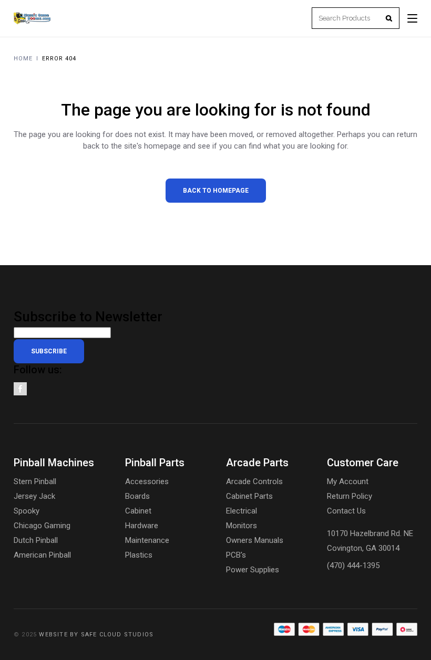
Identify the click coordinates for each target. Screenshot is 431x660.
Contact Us (346, 511)
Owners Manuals (254, 540)
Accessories (147, 481)
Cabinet (138, 511)
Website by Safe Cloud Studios (96, 634)
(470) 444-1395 (353, 565)
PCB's (236, 555)
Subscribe (49, 351)
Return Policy (349, 496)
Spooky (26, 511)
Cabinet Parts (249, 496)
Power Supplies (252, 569)
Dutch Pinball (36, 540)
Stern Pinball (35, 481)
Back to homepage (216, 190)
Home (23, 58)
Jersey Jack (34, 496)
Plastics (138, 555)
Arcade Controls (254, 481)
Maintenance (147, 540)
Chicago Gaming (42, 525)
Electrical (241, 511)
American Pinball (42, 555)
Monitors (241, 525)
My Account (347, 481)
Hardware (141, 525)
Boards (137, 496)
